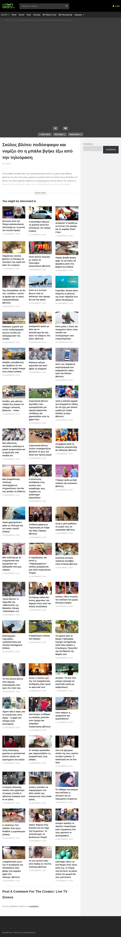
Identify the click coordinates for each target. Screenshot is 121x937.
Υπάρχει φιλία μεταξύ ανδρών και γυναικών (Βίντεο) (66, 483)
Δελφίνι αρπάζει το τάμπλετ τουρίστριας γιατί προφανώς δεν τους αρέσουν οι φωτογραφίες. (65, 829)
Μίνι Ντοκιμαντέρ (65, 15)
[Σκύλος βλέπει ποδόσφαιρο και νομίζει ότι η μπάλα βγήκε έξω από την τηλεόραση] (13, 212)
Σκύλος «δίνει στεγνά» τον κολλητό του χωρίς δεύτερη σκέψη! (66, 599)
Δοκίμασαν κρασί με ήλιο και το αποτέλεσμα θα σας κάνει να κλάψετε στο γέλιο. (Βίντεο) (39, 332)
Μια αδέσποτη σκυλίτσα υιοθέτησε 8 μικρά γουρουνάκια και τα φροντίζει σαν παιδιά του (13, 449)
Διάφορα (78, 15)
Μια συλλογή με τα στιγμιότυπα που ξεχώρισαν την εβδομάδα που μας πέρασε (11, 563)
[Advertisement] (60, 40)
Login (117, 6)
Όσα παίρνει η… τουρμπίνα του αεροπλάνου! (63, 715)
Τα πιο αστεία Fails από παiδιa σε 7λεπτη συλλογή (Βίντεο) (40, 864)
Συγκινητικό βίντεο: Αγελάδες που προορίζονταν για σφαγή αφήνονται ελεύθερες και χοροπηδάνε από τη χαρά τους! (39, 410)
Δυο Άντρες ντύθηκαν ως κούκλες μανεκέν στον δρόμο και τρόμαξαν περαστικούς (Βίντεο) (39, 720)
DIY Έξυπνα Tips (49, 15)
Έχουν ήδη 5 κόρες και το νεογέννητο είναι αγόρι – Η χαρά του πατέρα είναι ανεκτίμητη (13, 717)
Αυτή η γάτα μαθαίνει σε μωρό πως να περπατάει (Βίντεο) (66, 526)
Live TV (4, 15)
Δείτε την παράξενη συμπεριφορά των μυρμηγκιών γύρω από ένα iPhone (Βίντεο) (65, 370)
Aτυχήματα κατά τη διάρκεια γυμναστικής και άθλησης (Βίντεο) (66, 447)
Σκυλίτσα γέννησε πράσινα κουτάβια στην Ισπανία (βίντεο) (66, 561)
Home (14, 15)
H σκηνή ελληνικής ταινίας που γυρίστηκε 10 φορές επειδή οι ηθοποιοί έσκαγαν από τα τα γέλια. (13, 793)
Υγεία (29, 15)
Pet (3, 164)
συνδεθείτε (34, 906)
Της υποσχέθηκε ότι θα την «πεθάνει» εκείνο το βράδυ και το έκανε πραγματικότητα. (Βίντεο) (13, 296)
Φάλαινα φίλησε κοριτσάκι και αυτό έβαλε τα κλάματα (38, 365)
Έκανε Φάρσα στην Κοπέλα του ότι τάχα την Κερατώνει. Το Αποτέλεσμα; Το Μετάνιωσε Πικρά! (39, 831)
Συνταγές (36, 15)
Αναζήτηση (88, 144)
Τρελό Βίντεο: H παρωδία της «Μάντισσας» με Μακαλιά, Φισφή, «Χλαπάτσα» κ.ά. (10, 605)
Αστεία (21, 15)
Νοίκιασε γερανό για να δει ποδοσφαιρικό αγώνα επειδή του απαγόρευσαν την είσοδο (13, 332)
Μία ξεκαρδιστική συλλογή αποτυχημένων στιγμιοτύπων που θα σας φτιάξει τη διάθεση (13, 485)
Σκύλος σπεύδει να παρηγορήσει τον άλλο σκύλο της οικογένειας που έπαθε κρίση (40, 793)
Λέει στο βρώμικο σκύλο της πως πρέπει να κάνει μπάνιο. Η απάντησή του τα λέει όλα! (66, 756)
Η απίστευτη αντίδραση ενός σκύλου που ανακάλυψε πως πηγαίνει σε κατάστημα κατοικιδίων (37, 488)
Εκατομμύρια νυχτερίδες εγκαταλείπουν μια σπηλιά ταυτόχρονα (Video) (12, 642)
